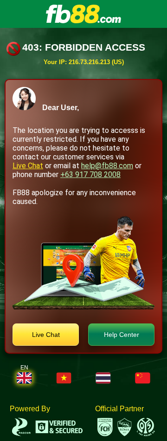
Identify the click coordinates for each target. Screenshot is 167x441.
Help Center (121, 334)
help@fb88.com (107, 165)
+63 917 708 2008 (90, 174)
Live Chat (28, 165)
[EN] (24, 378)
